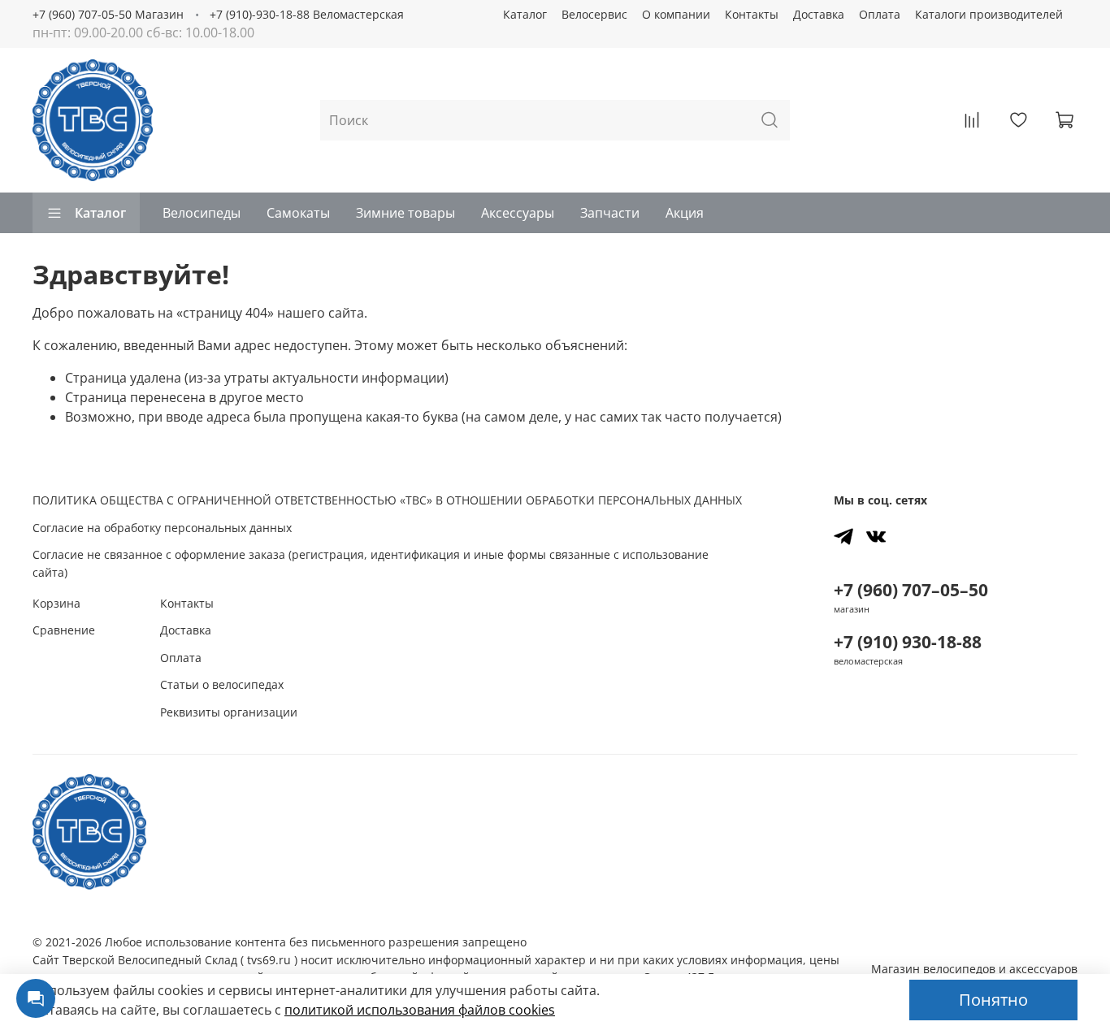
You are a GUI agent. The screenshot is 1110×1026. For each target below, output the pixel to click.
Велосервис (594, 14)
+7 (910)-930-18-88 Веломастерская (307, 14)
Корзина (56, 603)
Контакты (751, 14)
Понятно (993, 1000)
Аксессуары (517, 213)
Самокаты (298, 213)
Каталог (525, 14)
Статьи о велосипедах (222, 684)
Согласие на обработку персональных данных (162, 527)
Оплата (879, 14)
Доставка (818, 14)
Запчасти (610, 213)
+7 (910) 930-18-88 (908, 641)
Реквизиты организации (228, 712)
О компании (676, 14)
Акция (685, 213)
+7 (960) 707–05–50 (911, 589)
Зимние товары (405, 213)
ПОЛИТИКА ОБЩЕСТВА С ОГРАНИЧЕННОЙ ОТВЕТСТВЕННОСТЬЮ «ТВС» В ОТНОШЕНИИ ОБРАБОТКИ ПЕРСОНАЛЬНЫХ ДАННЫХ (387, 500)
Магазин (974, 968)
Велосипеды (202, 213)
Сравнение (64, 630)
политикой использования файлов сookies (419, 1010)
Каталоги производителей (989, 14)
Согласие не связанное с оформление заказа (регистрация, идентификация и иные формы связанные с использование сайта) (371, 563)
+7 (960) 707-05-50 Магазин (108, 14)
